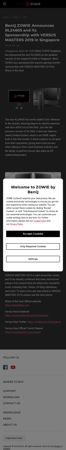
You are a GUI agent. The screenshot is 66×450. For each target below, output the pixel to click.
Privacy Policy (16, 224)
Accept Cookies (33, 233)
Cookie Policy (39, 221)
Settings (33, 259)
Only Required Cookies (33, 246)
